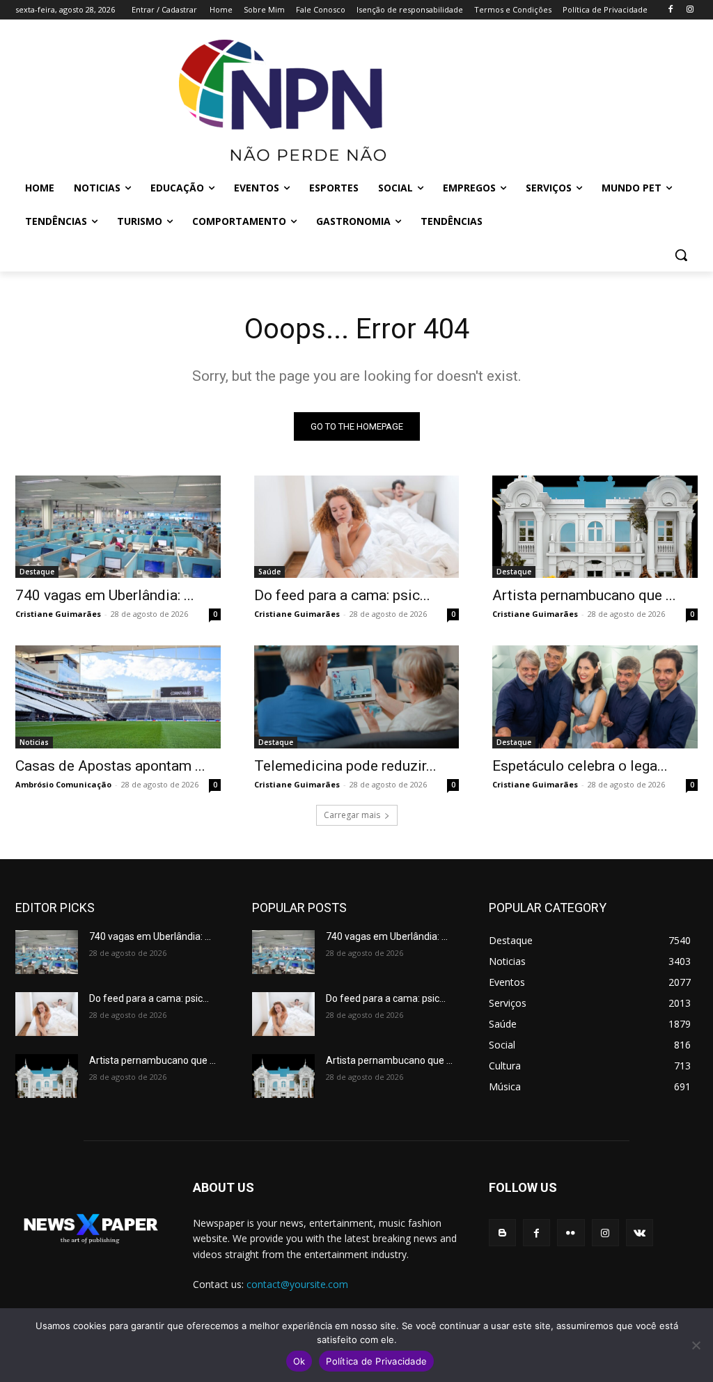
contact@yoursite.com (297, 1284)
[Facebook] (670, 10)
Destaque (36, 571)
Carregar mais (352, 815)
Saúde (269, 571)
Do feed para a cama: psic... (342, 595)
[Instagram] (690, 10)
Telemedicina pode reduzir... (345, 765)
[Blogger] (502, 1232)
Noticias (34, 742)
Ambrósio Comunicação (63, 784)
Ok (299, 1361)
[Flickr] (570, 1232)
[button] (681, 255)
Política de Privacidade (376, 1361)
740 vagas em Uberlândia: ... (104, 595)
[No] (696, 1345)
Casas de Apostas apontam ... (110, 765)
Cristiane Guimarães (58, 613)
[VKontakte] (639, 1232)
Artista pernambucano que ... (584, 595)
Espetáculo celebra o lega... (580, 765)
